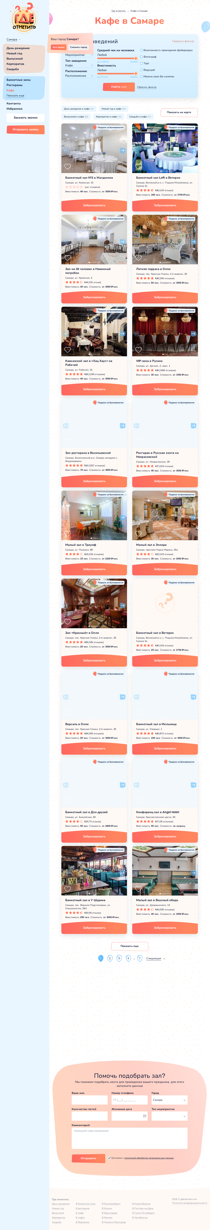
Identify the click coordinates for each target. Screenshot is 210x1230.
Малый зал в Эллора (151, 544)
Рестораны (14, 85)
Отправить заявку (26, 129)
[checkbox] (166, 50)
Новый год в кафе (114, 108)
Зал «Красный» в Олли (82, 632)
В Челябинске (140, 1217)
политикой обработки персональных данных (149, 1158)
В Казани (107, 1208)
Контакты (14, 103)
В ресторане (83, 1208)
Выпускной (15, 58)
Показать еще (15, 95)
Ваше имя (78, 1093)
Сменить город (78, 47)
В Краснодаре (109, 1213)
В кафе (80, 1213)
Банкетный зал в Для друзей (86, 812)
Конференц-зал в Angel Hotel (157, 812)
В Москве (107, 1217)
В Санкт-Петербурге (143, 1213)
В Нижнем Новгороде (114, 1222)
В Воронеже (82, 1222)
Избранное (14, 108)
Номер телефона (123, 1093)
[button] (66, 151)
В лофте (80, 1217)
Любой (102, 54)
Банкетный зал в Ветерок (155, 632)
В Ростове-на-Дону (142, 1208)
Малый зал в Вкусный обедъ (157, 900)
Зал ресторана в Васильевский (88, 452)
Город (155, 1093)
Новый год (14, 53)
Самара (12, 39)
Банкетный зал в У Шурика (85, 900)
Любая (102, 70)
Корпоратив (15, 64)
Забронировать (94, 205)
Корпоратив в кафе (108, 116)
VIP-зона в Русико (149, 361)
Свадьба (13, 69)
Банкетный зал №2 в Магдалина (89, 177)
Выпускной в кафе (76, 116)
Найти (119, 86)
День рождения (18, 48)
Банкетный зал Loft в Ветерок (158, 177)
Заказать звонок (26, 117)
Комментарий (81, 1125)
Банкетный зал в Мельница (156, 724)
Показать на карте (179, 112)
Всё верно (58, 47)
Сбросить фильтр (146, 87)
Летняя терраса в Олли (153, 269)
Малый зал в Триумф (80, 544)
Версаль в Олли (77, 724)
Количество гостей (84, 1109)
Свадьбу (56, 1222)
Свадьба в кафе (140, 116)
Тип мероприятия (163, 1109)
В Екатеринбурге (111, 1203)
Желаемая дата (122, 1109)
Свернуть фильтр (183, 41)
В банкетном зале (85, 1203)
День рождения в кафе (79, 108)
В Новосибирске (141, 1203)
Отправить (88, 1158)
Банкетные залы (19, 79)
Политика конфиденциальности (189, 1203)
